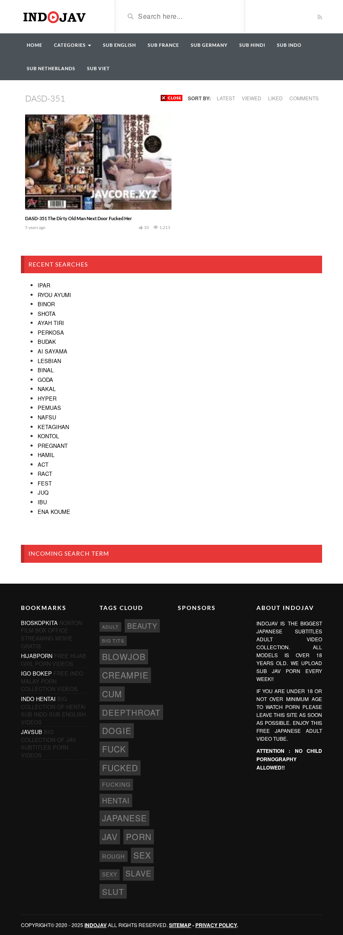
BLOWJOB (124, 656)
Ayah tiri (51, 323)
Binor (46, 304)
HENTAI (116, 800)
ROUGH (113, 856)
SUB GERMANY (209, 45)
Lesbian (49, 361)
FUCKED (120, 768)
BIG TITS (113, 641)
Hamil (46, 455)
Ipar (44, 285)
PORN (138, 837)
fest (45, 483)
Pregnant (53, 446)
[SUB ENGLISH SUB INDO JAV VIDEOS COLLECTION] (61, 16)
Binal (46, 370)
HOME (34, 45)
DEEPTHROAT (131, 712)
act (43, 464)
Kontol (48, 436)
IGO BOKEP (36, 673)
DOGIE (116, 730)
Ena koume (54, 512)
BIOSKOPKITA (39, 623)
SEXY (109, 874)
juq (43, 492)
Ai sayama (52, 351)
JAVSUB (31, 732)
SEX (142, 855)
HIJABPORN (36, 656)
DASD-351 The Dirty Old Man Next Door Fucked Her (78, 218)
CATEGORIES (70, 45)
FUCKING (116, 784)
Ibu (42, 502)
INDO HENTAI (38, 699)
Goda (45, 380)
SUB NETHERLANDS (51, 68)
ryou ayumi (54, 295)
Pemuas (49, 408)
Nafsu (47, 417)
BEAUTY (142, 625)
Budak (47, 342)
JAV (110, 837)
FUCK (114, 749)
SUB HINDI (252, 45)
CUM (112, 694)
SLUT (113, 891)
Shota (47, 314)
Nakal (47, 389)
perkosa (51, 332)
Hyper (47, 398)
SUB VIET (98, 68)
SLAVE (138, 873)
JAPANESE (124, 818)
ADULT (110, 627)
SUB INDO (289, 45)
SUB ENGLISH (119, 45)
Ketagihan (53, 427)
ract (45, 474)
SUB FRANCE (163, 45)
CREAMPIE (125, 675)
